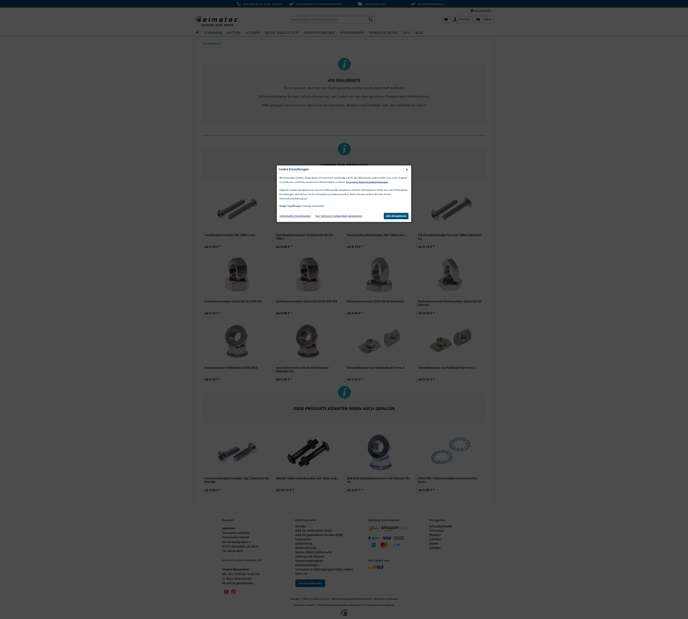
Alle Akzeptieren (396, 216)
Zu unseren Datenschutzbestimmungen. (367, 182)
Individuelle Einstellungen (295, 216)
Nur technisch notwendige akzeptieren (339, 216)
